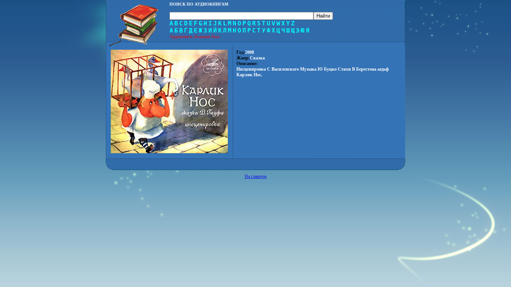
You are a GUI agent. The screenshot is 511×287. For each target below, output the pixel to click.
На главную (256, 176)
